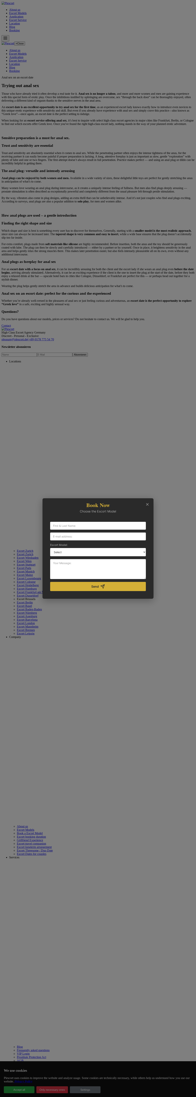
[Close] (147, 504)
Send (95, 586)
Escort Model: (59, 544)
